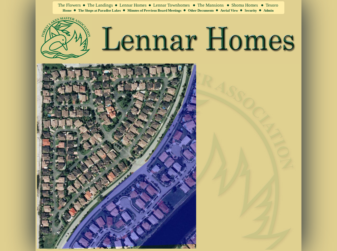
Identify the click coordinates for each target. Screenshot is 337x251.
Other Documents (201, 10)
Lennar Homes (133, 5)
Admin (269, 10)
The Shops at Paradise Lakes (99, 10)
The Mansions (210, 5)
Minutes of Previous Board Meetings (154, 10)
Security (251, 10)
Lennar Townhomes (171, 5)
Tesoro (272, 5)
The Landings (100, 5)
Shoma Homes (244, 5)
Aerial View (229, 10)
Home (67, 10)
